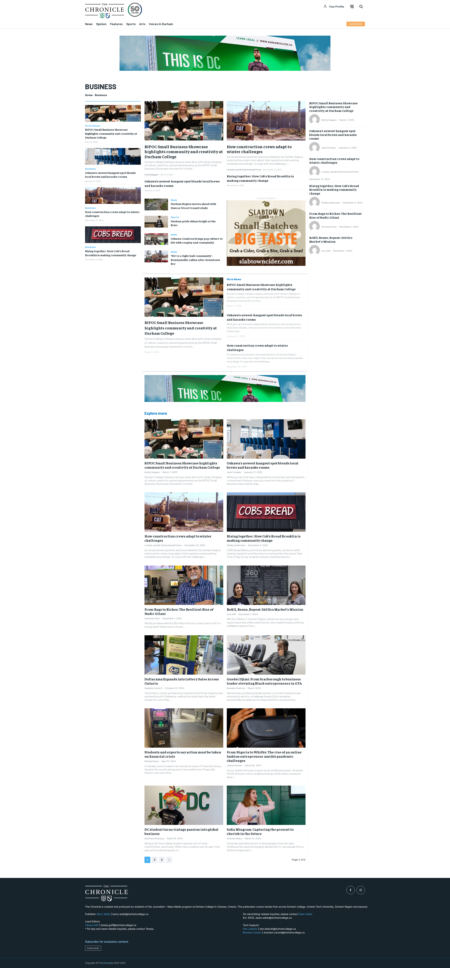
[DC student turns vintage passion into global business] (183, 805)
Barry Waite (103, 914)
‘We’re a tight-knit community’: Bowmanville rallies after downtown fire (195, 259)
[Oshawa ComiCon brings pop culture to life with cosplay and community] (156, 239)
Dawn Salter (305, 914)
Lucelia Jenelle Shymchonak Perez (244, 169)
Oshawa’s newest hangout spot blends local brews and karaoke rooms (110, 174)
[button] (361, 6)
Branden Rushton (236, 688)
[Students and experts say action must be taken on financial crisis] (183, 728)
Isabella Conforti (153, 688)
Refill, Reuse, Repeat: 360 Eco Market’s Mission (265, 609)
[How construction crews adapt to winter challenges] (113, 195)
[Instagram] (360, 890)
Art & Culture (92, 125)
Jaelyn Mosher (234, 765)
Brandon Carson (252, 932)
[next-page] (169, 860)
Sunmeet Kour (152, 618)
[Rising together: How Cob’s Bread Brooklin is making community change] (113, 234)
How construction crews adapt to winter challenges (259, 149)
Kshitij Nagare (151, 174)
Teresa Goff (91, 925)
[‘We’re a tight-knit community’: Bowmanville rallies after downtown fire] (156, 256)
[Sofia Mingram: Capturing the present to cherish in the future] (266, 805)
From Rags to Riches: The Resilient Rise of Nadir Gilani (178, 611)
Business (90, 168)
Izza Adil (231, 614)
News (174, 200)
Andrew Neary (234, 838)
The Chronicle (106, 962)
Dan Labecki (250, 928)
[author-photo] (315, 119)
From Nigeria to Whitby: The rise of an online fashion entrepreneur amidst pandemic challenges (264, 756)
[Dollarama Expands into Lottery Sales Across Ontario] (183, 655)
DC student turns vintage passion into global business (181, 831)
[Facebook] (350, 890)
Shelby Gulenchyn (236, 545)
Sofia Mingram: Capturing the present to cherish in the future (260, 831)
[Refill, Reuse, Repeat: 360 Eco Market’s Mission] (266, 585)
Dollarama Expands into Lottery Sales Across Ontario (181, 681)
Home (89, 95)
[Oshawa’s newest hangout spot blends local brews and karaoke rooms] (113, 156)
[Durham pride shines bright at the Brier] (156, 222)
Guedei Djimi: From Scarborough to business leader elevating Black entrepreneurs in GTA (264, 681)
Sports (175, 217)
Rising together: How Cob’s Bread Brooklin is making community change (260, 178)
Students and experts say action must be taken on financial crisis (182, 754)
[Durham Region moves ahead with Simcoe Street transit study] (156, 204)
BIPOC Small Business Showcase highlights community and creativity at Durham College (111, 133)
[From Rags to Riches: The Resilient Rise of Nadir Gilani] (183, 585)
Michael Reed (151, 761)
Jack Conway (234, 472)
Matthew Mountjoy (154, 838)
